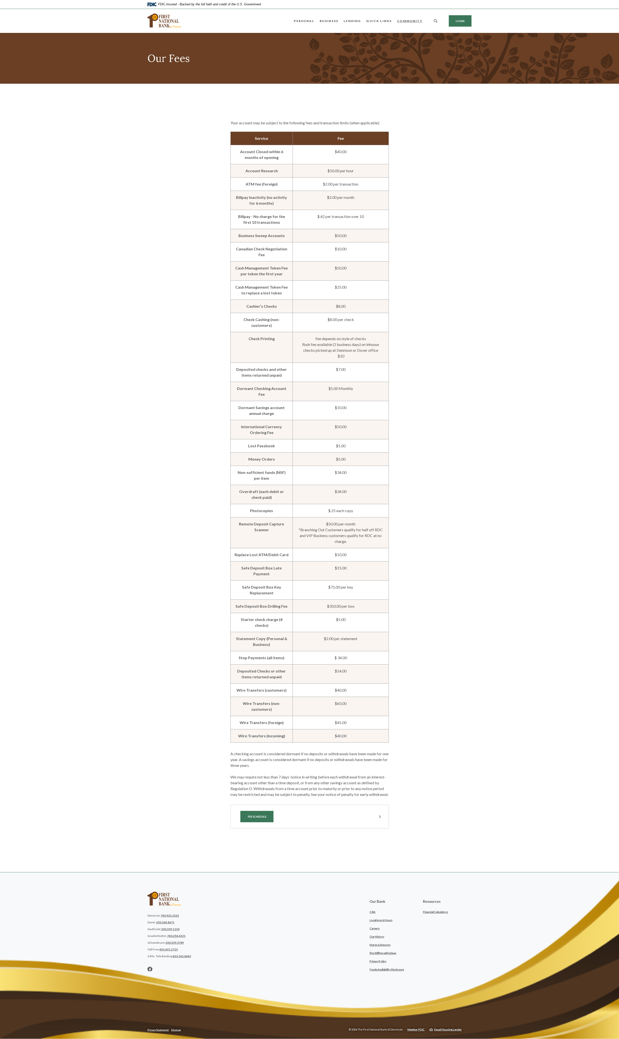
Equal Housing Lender (448, 1029)
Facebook (149, 969)
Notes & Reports (380, 945)
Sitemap (176, 1029)
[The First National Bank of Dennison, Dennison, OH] (164, 21)
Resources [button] (432, 901)
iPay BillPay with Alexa (382, 953)
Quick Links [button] (379, 21)
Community (409, 21)
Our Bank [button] (377, 901)
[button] (309, 817)
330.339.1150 (170, 929)
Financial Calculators (435, 912)
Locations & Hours (380, 920)
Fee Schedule (260, 816)
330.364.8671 (165, 922)
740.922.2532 (170, 915)
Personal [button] (304, 21)
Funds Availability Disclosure (386, 969)
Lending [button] (352, 21)
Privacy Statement (158, 1029)
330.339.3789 (174, 942)
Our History (376, 936)
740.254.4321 (176, 936)
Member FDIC (416, 1029)
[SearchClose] (435, 21)
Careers (374, 928)
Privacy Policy (377, 961)
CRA (372, 912)
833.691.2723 (168, 949)
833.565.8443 (182, 956)
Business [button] (329, 21)
